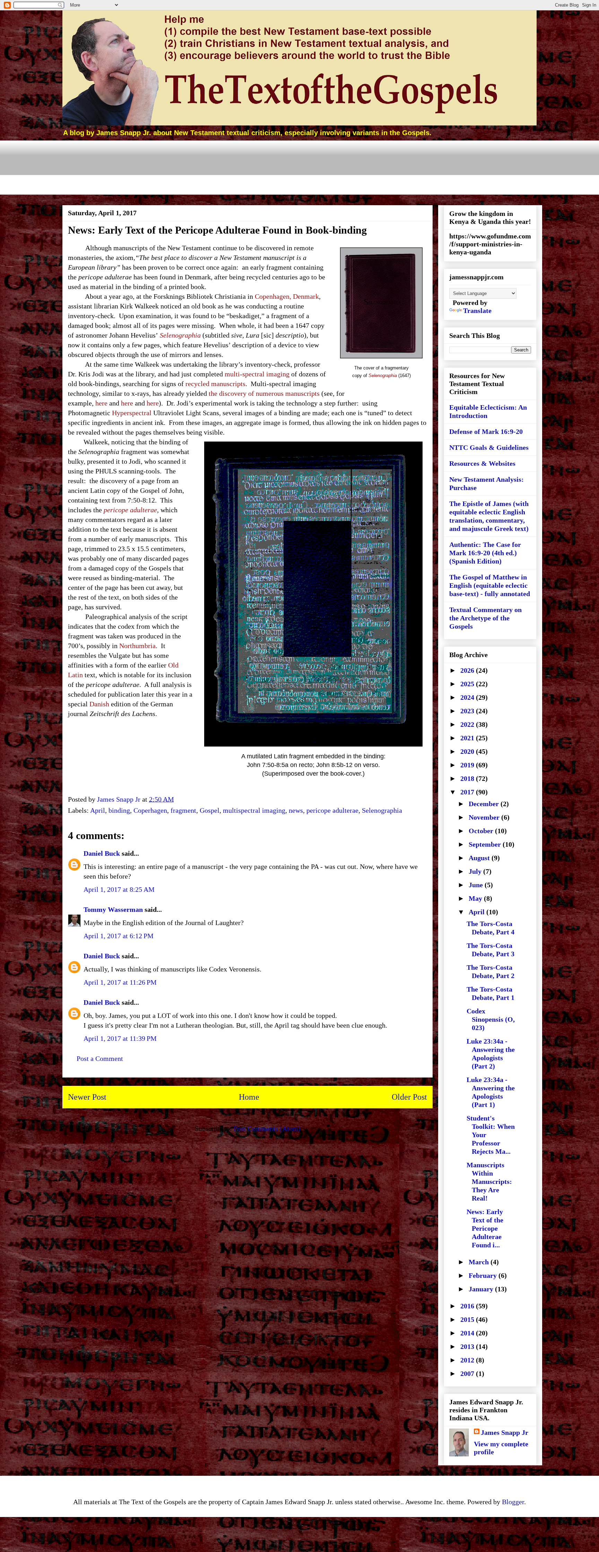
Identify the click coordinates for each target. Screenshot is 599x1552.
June (477, 885)
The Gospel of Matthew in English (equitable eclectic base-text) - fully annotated (489, 585)
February (483, 1275)
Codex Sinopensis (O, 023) (491, 1019)
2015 (468, 1319)
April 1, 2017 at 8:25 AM (119, 889)
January (482, 1289)
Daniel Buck (102, 853)
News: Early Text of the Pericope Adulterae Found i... (485, 1228)
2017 (468, 792)
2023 (468, 711)
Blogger (513, 1502)
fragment (183, 810)
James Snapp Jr (504, 1432)
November (485, 817)
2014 (468, 1333)
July (476, 871)
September (486, 844)
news (296, 810)
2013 (468, 1346)
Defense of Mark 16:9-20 (486, 431)
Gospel (209, 810)
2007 (468, 1373)
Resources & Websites (482, 463)
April (97, 810)
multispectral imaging (254, 810)
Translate (477, 310)
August (480, 858)
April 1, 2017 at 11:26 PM (120, 982)
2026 (468, 670)
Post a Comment (100, 1058)
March (480, 1262)
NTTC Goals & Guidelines (489, 447)
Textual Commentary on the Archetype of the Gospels (485, 618)
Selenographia (382, 810)
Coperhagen (150, 810)
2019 (468, 765)
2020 (468, 751)
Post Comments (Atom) (267, 1128)
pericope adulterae (332, 810)
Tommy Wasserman (113, 909)
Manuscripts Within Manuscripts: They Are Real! (489, 1181)
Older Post (409, 1096)
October (482, 831)
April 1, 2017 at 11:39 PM (120, 1038)
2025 (468, 684)
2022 (468, 724)
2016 (468, 1306)
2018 (468, 778)
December (485, 804)
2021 (468, 738)
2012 (468, 1360)
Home (249, 1096)
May (476, 898)
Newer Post (87, 1096)
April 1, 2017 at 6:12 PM (119, 936)
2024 (468, 697)
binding (119, 810)
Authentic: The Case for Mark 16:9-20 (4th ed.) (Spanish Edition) (485, 553)
